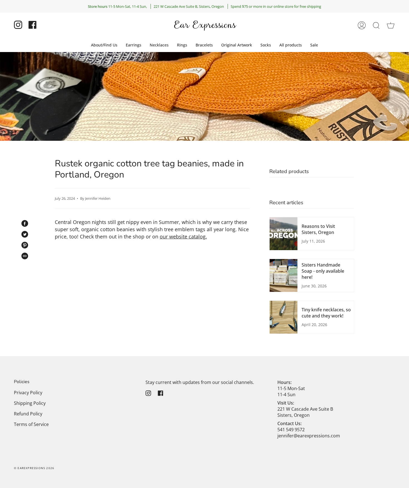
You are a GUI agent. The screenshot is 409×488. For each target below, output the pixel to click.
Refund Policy (28, 414)
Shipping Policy (30, 403)
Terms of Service (31, 424)
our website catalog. (183, 236)
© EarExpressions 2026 (34, 468)
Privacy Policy (28, 393)
